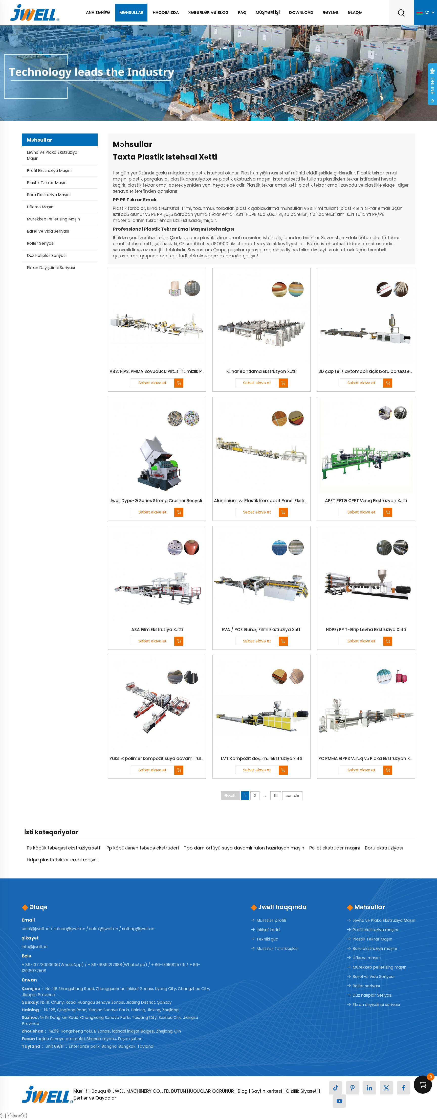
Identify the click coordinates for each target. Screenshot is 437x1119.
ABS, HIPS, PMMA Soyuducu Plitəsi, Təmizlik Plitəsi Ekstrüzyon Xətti (178, 371)
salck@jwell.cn (103, 929)
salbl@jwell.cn (36, 929)
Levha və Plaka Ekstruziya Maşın (52, 155)
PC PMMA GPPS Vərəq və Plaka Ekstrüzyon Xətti (367, 758)
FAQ (242, 12)
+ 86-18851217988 (105, 965)
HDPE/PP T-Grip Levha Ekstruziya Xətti (366, 629)
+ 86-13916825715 (168, 965)
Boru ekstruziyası (384, 848)
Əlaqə (355, 12)
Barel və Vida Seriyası (48, 231)
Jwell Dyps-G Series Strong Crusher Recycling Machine (169, 501)
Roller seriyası (40, 243)
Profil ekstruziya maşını (49, 170)
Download (301, 12)
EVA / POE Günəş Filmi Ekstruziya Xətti (261, 629)
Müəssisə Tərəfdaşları (277, 948)
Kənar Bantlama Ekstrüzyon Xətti (261, 371)
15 (276, 795)
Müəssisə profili (271, 920)
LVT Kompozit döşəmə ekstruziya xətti (261, 758)
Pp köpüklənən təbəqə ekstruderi (142, 848)
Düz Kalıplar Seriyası (47, 255)
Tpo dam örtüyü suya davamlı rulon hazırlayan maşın (244, 848)
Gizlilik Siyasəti (302, 1091)
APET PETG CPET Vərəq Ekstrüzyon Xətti (366, 501)
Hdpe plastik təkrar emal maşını (62, 860)
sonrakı (292, 795)
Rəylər (330, 12)
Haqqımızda (166, 12)
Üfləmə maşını (40, 207)
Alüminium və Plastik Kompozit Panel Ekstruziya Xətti (270, 501)
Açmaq (432, 85)
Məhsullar (131, 12)
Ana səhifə (98, 12)
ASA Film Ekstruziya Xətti (157, 629)
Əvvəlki (230, 795)
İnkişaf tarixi (268, 930)
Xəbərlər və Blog (208, 12)
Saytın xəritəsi (266, 1091)
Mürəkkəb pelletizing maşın (53, 219)
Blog (243, 1091)
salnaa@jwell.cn (69, 929)
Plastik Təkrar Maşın (47, 183)
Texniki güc (267, 939)
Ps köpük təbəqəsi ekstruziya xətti (64, 848)
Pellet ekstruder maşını (334, 848)
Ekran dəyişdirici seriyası (51, 268)
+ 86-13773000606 (40, 965)
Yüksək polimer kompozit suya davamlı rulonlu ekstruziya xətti (176, 758)
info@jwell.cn (35, 947)
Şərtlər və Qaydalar (94, 1098)
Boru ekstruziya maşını (49, 195)
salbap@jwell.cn (138, 929)
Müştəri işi (268, 12)
